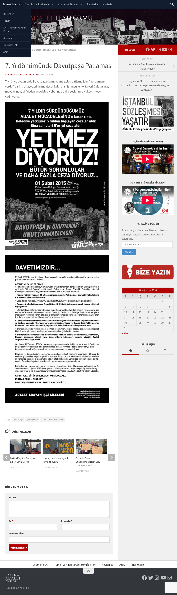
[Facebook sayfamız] (148, 49)
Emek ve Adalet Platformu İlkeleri (75, 564)
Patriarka (92, 4)
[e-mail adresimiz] (170, 49)
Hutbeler (108, 4)
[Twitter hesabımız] (153, 49)
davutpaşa (18, 419)
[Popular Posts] (130, 351)
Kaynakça (107, 564)
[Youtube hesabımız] (164, 49)
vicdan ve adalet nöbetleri (52, 419)
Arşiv (5, 51)
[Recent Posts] (165, 351)
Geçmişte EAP (10, 44)
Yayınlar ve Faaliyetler (38, 4)
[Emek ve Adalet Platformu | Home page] (49, 20)
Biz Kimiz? (8, 13)
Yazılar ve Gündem (68, 4)
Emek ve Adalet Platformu (23, 74)
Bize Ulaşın (138, 564)
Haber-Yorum (31, 49)
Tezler (6, 20)
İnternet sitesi (17, 533)
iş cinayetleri (32, 419)
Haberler (49, 49)
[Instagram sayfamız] (159, 49)
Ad (11, 521)
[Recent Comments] (147, 351)
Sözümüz (8, 38)
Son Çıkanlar (67, 49)
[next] (111, 457)
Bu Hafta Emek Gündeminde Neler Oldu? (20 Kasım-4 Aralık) (88, 462)
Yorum (13, 497)
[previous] (6, 457)
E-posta (66, 521)
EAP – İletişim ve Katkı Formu (14, 29)
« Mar (125, 333)
